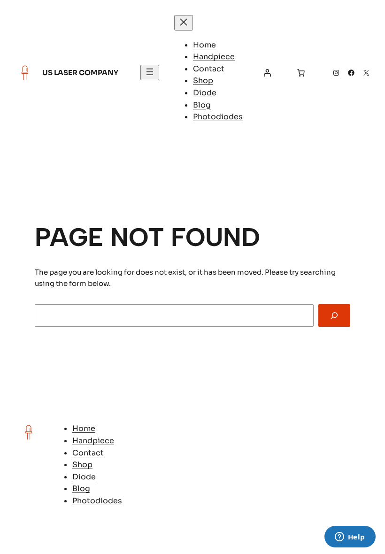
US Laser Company (80, 72)
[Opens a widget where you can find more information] (350, 537)
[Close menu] (183, 23)
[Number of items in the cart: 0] (301, 72)
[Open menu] (149, 72)
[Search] (334, 315)
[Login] (267, 72)
